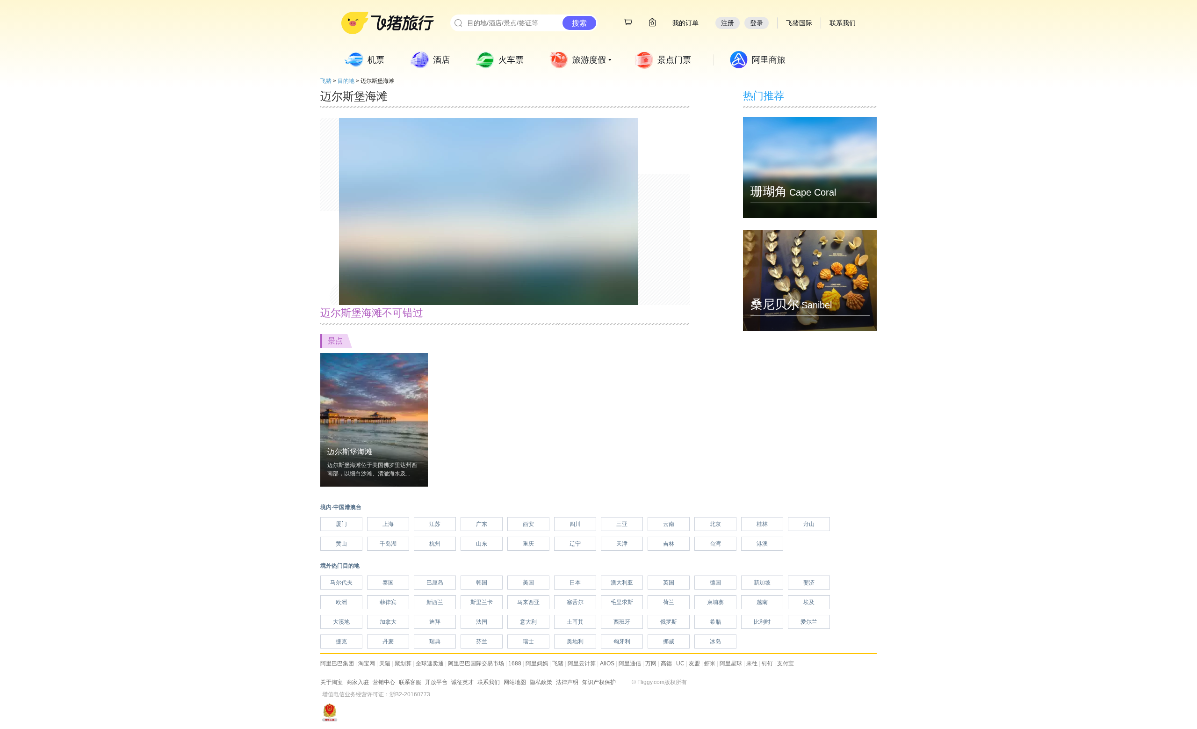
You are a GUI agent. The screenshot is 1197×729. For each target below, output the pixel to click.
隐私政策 (541, 682)
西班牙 (621, 622)
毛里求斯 (622, 602)
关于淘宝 (331, 682)
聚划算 (403, 663)
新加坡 (762, 582)
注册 (727, 23)
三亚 (621, 524)
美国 (528, 582)
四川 (575, 524)
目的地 (346, 81)
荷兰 (668, 602)
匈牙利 (621, 641)
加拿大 (388, 622)
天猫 (384, 663)
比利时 (762, 622)
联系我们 (488, 682)
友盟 (694, 663)
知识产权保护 (599, 682)
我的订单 (685, 23)
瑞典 (434, 641)
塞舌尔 (575, 602)
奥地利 (575, 641)
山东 (481, 543)
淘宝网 (366, 663)
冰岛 (715, 641)
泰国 (388, 582)
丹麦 (388, 641)
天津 (621, 543)
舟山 (809, 524)
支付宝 (785, 663)
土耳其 (575, 622)
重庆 (528, 543)
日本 (575, 582)
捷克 (341, 641)
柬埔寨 (715, 602)
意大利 (528, 622)
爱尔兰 (808, 622)
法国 (481, 622)
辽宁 (575, 543)
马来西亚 (528, 602)
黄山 (341, 543)
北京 (715, 524)
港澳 (762, 543)
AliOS (607, 663)
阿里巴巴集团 (337, 663)
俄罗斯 (668, 622)
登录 (756, 23)
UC (680, 663)
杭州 (434, 543)
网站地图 (515, 682)
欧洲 (341, 602)
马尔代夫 (341, 582)
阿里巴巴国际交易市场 (476, 663)
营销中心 (384, 682)
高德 (666, 663)
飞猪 (326, 81)
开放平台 (436, 682)
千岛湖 (388, 543)
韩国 (481, 582)
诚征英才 (462, 682)
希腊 (715, 622)
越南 (762, 602)
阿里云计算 (582, 663)
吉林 (668, 543)
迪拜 (434, 622)
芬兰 (481, 641)
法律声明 (567, 682)
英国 (668, 582)
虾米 (709, 663)
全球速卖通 (430, 663)
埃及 (809, 602)
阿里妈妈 (537, 663)
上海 (388, 524)
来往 (751, 663)
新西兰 (434, 602)
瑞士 (528, 641)
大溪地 (341, 622)
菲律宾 (388, 602)
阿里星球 (731, 663)
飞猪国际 (799, 23)
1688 (514, 663)
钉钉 (767, 663)
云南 (668, 524)
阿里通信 (630, 663)
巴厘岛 (434, 582)
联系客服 (410, 682)
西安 (528, 524)
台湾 (715, 543)
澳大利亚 (622, 582)
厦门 (341, 524)
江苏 (434, 524)
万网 (650, 663)
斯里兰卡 (481, 602)
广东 (481, 524)
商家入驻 (357, 682)
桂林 (762, 524)
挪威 (668, 641)
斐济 (809, 582)
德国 (715, 582)
